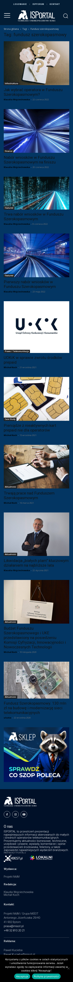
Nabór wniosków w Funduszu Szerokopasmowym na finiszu (30, 159)
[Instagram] (15, 814)
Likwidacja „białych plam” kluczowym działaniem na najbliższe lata (36, 563)
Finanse (8, 151)
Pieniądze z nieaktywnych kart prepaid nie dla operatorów (30, 427)
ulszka (7, 717)
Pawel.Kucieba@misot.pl (19, 954)
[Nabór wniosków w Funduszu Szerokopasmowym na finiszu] (36, 131)
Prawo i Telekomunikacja (17, 351)
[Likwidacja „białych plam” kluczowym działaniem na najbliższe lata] (36, 534)
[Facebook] (7, 814)
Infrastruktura (11, 83)
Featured (9, 208)
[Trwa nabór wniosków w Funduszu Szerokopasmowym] (36, 193)
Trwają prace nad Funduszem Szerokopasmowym (29, 495)
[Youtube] (24, 814)
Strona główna (11, 29)
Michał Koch (10, 367)
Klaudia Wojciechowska (17, 99)
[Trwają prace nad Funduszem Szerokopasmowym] (36, 466)
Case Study (10, 419)
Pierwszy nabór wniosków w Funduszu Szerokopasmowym (30, 284)
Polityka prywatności (46, 976)
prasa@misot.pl (14, 926)
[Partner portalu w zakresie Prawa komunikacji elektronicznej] (41, 857)
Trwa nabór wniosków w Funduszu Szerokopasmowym (33, 216)
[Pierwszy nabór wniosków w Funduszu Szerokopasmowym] (36, 255)
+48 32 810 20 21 (14, 930)
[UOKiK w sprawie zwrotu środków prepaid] (36, 327)
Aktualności (10, 486)
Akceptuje (22, 976)
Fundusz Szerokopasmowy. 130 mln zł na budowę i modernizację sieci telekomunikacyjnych (35, 708)
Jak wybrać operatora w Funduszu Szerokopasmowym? (33, 92)
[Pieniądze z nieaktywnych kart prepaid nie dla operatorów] (36, 399)
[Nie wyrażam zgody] (68, 968)
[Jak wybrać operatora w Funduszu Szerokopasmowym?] (36, 63)
